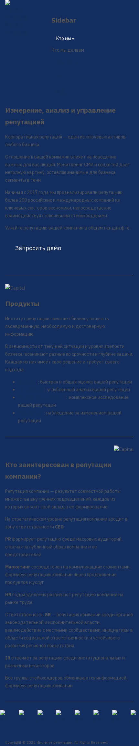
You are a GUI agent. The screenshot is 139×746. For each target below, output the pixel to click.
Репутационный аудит (42, 397)
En (58, 76)
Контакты (67, 62)
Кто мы (63, 38)
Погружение (31, 390)
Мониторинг (31, 413)
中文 (60, 91)
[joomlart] (41, 716)
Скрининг (28, 382)
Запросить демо (38, 248)
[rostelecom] (23, 716)
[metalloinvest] (4, 716)
